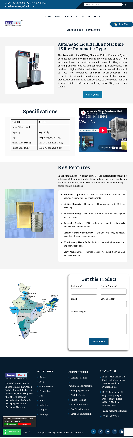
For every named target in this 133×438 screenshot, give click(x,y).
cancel (24, 424)
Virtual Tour (75, 30)
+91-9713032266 (17, 3)
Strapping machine (80, 390)
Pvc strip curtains (80, 409)
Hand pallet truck (80, 404)
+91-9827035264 (38, 3)
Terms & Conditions (73, 432)
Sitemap (43, 414)
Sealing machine (79, 377)
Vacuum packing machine (81, 386)
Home (48, 16)
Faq (41, 395)
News (96, 16)
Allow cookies (11, 424)
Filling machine (78, 400)
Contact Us (93, 30)
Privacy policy (28, 421)
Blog (41, 381)
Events (42, 377)
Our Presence (46, 386)
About (58, 16)
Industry (43, 405)
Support (85, 16)
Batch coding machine (82, 414)
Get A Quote (92, 94)
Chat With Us (13, 432)
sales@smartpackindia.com (21, 6)
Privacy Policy (55, 432)
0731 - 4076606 (111, 416)
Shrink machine (78, 395)
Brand (42, 400)
